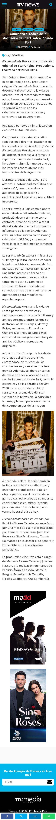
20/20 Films (16, 55)
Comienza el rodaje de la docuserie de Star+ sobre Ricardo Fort (28, 38)
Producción (28, 29)
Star (7, 55)
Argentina (16, 29)
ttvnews (37, 47)
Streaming (39, 29)
